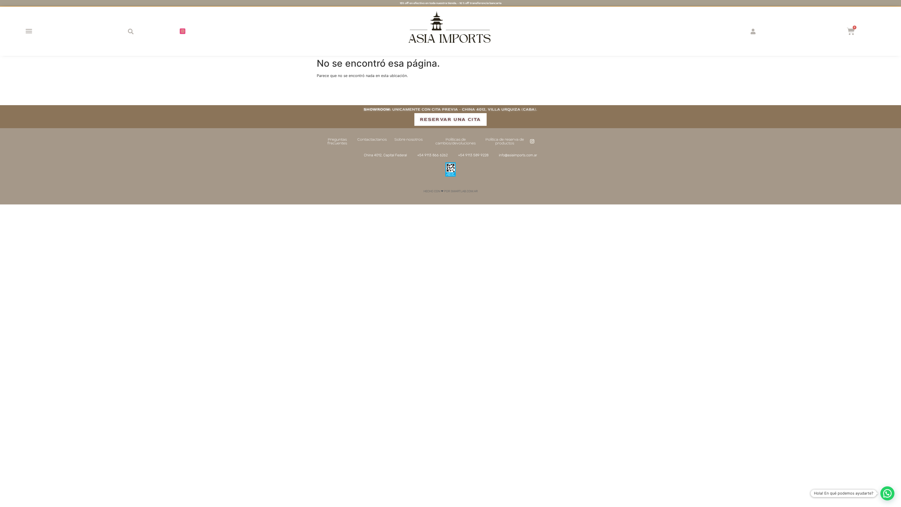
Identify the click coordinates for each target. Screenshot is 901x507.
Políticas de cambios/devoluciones (455, 141)
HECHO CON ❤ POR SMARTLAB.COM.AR (451, 191)
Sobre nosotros (408, 139)
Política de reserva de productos (504, 141)
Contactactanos (372, 139)
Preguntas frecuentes (337, 141)
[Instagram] (182, 31)
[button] (28, 31)
